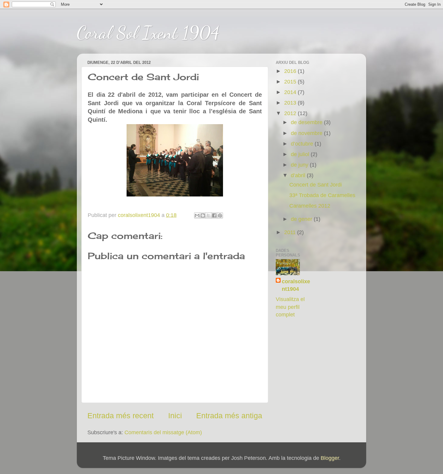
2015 (291, 82)
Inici (175, 415)
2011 (290, 232)
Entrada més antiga (229, 415)
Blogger (330, 458)
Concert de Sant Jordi (315, 185)
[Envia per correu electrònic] (197, 215)
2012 (291, 113)
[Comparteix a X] (209, 215)
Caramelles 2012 (309, 206)
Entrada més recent (120, 415)
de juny (300, 165)
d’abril (299, 175)
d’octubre (303, 144)
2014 (291, 92)
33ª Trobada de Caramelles (322, 195)
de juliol (301, 154)
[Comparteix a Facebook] (214, 215)
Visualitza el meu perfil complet (290, 306)
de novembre (307, 133)
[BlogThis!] (203, 215)
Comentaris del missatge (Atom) (163, 432)
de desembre (307, 122)
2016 (291, 71)
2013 (291, 103)
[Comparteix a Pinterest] (220, 215)
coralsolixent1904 (296, 285)
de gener (302, 219)
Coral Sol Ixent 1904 (148, 32)
